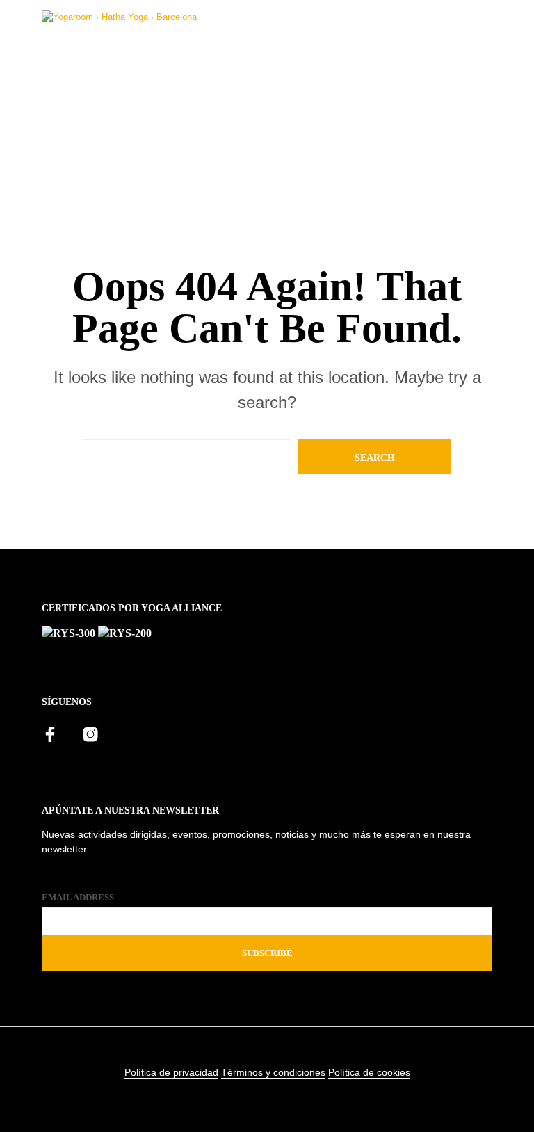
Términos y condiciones (273, 1072)
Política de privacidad (171, 1072)
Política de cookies (369, 1072)
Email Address (78, 897)
